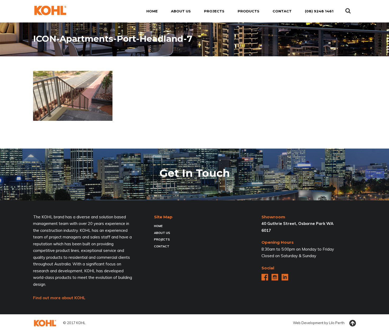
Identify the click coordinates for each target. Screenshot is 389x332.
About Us (162, 233)
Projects (162, 239)
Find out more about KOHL (59, 297)
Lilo (331, 323)
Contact (161, 246)
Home (158, 226)
